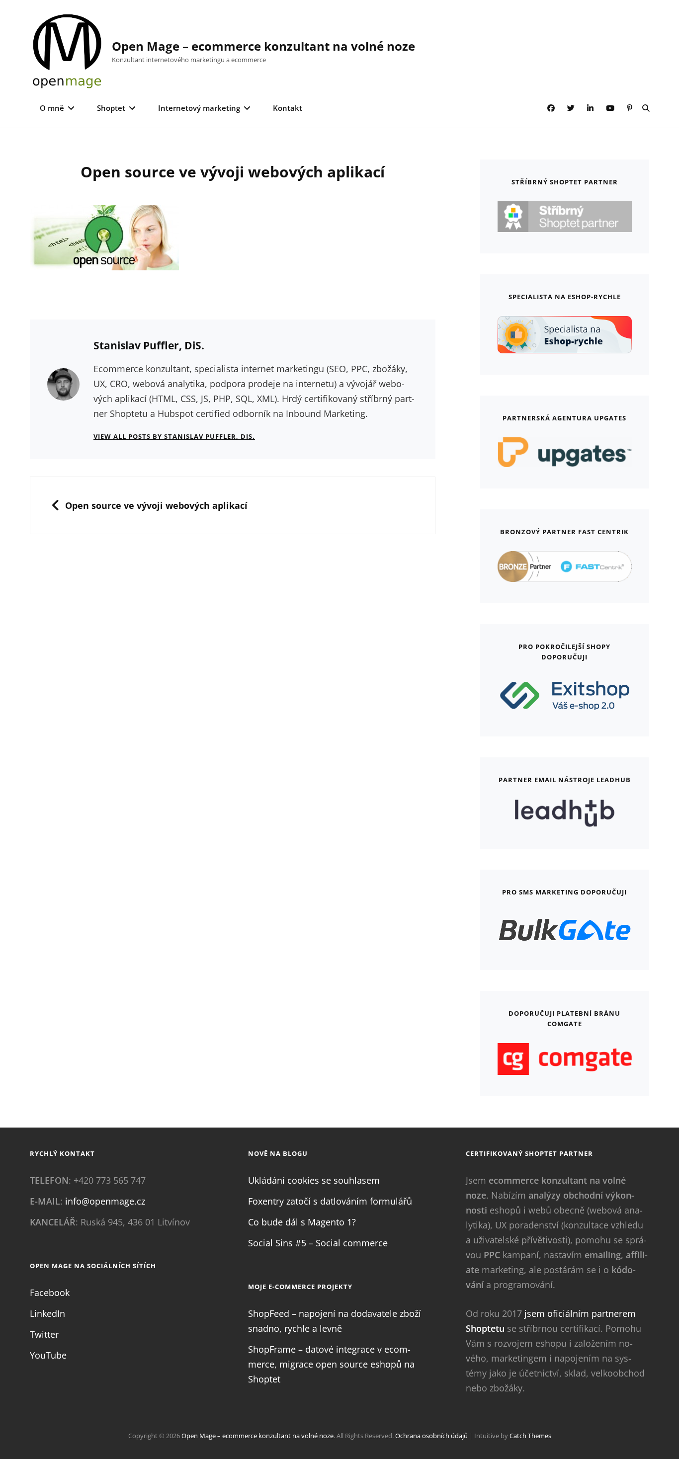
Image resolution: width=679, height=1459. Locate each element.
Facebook (50, 1292)
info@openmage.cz (105, 1201)
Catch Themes (530, 1435)
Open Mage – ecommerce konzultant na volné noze (263, 46)
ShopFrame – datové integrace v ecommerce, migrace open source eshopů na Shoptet (331, 1364)
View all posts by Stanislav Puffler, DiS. (174, 436)
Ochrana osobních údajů (431, 1435)
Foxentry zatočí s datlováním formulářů (330, 1201)
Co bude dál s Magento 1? (302, 1222)
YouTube (48, 1355)
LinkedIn (47, 1313)
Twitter (44, 1334)
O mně (52, 108)
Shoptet (111, 108)
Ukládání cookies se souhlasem (314, 1180)
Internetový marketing (199, 108)
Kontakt (287, 108)
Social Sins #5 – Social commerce (318, 1243)
